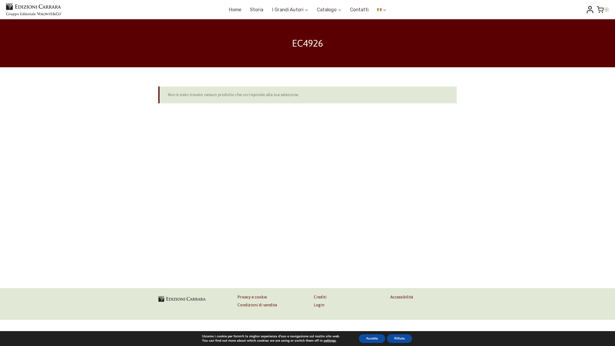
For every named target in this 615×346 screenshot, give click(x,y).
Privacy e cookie (252, 297)
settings (330, 341)
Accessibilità (401, 297)
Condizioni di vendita (257, 305)
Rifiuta (399, 338)
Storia (256, 9)
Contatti (359, 9)
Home (235, 9)
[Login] (590, 9)
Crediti (320, 297)
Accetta (372, 338)
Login (319, 305)
